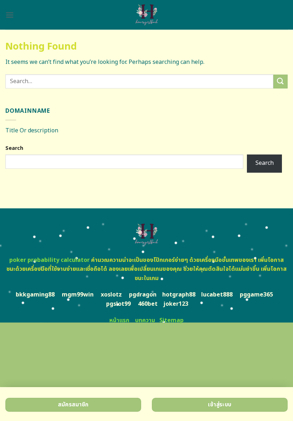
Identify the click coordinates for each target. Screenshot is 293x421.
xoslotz (111, 294)
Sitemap (171, 320)
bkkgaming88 (35, 294)
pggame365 (256, 294)
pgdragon (143, 294)
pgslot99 (118, 304)
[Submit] (280, 81)
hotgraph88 (178, 294)
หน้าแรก (119, 320)
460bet (148, 304)
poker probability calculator (49, 260)
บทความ (145, 320)
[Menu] (9, 15)
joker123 (175, 304)
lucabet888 (217, 294)
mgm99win (78, 294)
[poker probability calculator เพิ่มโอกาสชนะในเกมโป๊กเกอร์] (146, 15)
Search (14, 148)
